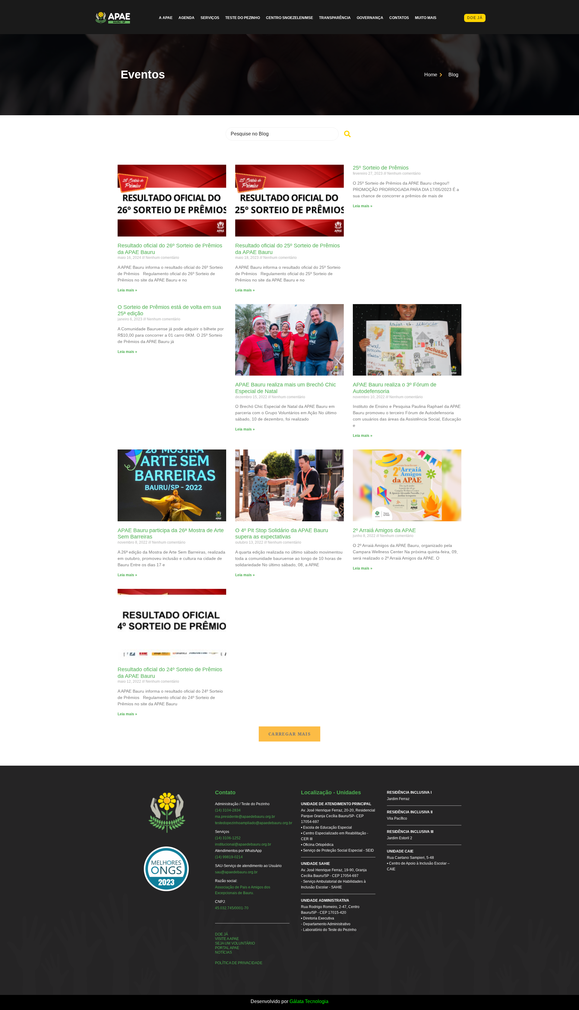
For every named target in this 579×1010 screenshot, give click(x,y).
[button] (289, 734)
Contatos (399, 18)
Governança (370, 18)
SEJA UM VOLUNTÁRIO (235, 943)
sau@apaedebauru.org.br (236, 872)
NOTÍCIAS (223, 952)
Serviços (210, 18)
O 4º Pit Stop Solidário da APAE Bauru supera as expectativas (281, 533)
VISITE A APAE (227, 939)
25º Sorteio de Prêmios (381, 168)
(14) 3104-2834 (228, 810)
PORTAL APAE (227, 948)
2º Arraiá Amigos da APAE (384, 530)
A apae (165, 18)
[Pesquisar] (347, 134)
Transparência (335, 18)
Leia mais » (127, 290)
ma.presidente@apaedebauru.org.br (245, 817)
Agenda (187, 18)
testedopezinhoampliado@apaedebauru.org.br (253, 823)
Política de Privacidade (238, 963)
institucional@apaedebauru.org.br (243, 844)
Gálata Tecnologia (309, 1001)
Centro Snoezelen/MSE (289, 18)
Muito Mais (425, 18)
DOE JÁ (221, 934)
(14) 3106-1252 (228, 838)
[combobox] (282, 134)
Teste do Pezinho (242, 18)
